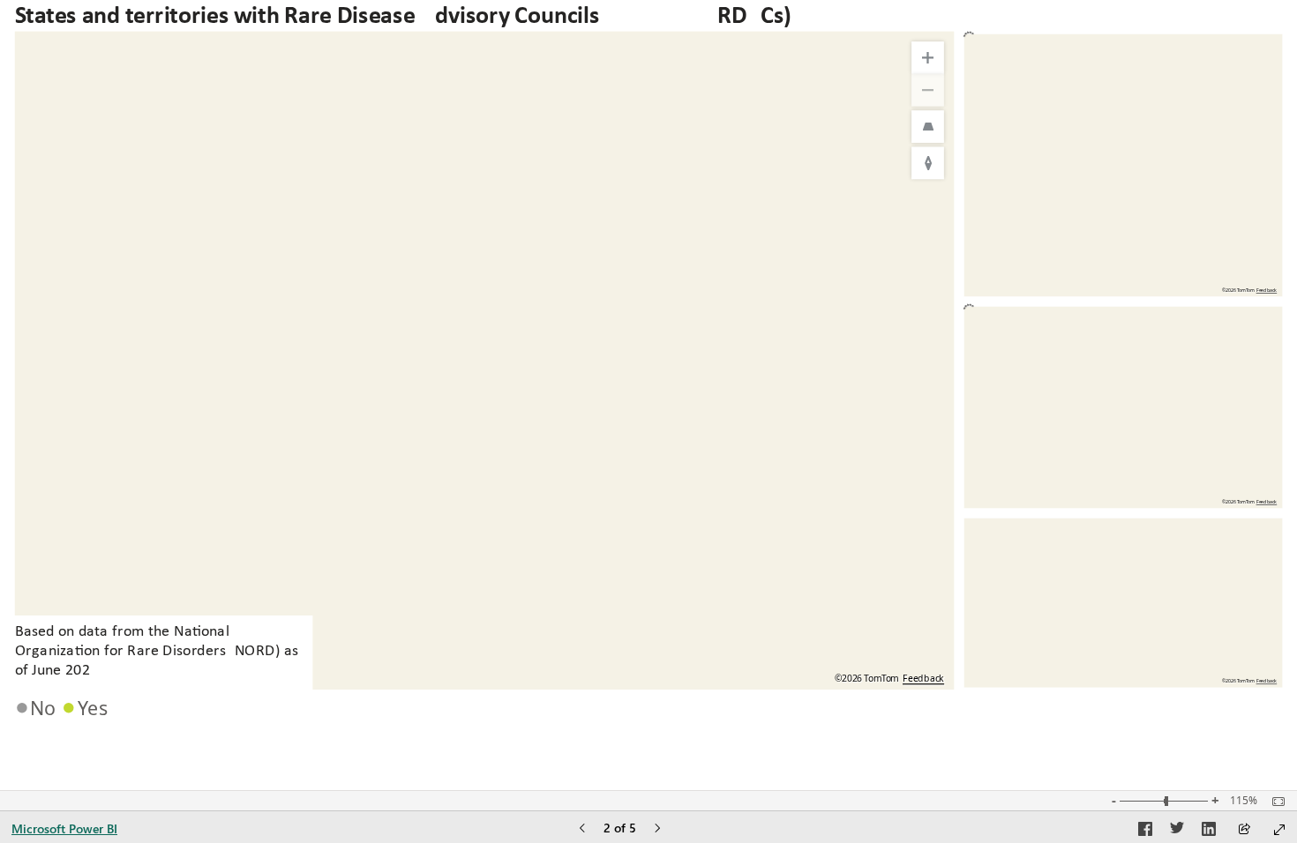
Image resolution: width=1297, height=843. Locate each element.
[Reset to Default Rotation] (927, 163)
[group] (484, 364)
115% (1243, 801)
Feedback (923, 678)
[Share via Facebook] (1145, 831)
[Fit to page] (1274, 802)
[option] (38, 707)
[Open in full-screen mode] (1279, 830)
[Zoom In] (927, 57)
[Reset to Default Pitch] (927, 126)
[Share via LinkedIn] (1209, 831)
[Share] (1244, 830)
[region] (648, 364)
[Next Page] (657, 829)
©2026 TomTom (1238, 681)
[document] (161, 654)
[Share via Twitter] (1177, 831)
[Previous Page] (582, 829)
